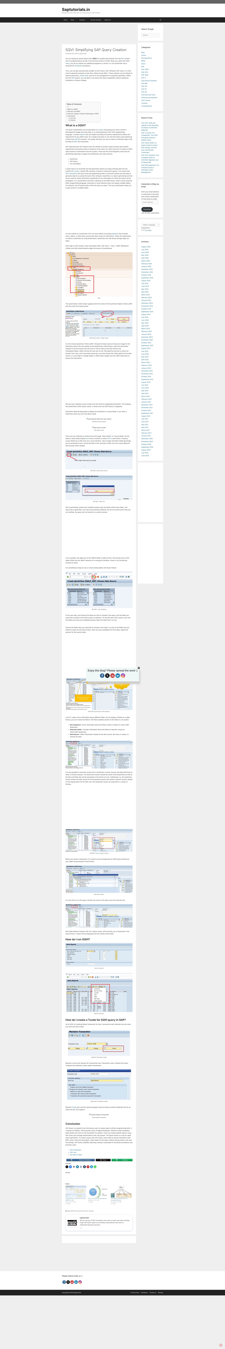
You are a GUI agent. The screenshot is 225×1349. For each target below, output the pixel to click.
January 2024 (146, 334)
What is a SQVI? (73, 109)
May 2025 (144, 289)
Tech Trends (145, 100)
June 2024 (145, 320)
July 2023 (144, 351)
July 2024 (144, 317)
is (111, 63)
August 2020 (145, 450)
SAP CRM (144, 75)
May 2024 (144, 323)
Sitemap (160, 1292)
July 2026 (144, 249)
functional (78, 66)
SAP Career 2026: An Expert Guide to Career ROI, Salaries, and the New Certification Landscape (149, 147)
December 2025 (147, 269)
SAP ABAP (145, 69)
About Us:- (108, 20)
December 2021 (146, 405)
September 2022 (147, 379)
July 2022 (144, 385)
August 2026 (145, 247)
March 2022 (145, 396)
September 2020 (147, 447)
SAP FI (143, 78)
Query (67, 63)
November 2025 (147, 272)
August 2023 (145, 348)
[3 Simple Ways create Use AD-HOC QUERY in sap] (75, 1191)
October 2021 (146, 410)
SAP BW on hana (76, 1155)
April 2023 (145, 359)
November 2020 (147, 441)
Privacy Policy (135, 1292)
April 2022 (145, 393)
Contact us (153, 1292)
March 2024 (145, 328)
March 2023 (145, 362)
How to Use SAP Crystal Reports (97, 1198)
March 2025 (145, 295)
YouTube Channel (95, 20)
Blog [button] (72, 20)
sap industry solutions (149, 81)
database (115, 234)
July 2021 (144, 419)
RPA (142, 66)
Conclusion (71, 116)
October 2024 (146, 309)
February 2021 (146, 433)
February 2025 (146, 297)
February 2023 (146, 365)
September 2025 (147, 278)
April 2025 (145, 292)
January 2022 (146, 402)
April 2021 (144, 427)
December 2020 (147, 438)
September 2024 (147, 312)
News (143, 64)
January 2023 (146, 368)
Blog (68, 1211)
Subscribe (147, 209)
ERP (73, 78)
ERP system (75, 171)
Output (97, 853)
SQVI (75, 141)
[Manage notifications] (220, 1345)
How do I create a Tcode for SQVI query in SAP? (83, 114)
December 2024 (147, 303)
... (81, 1227)
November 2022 (147, 374)
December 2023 (147, 337)
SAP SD (73, 1211)
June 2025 (145, 286)
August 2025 (145, 280)
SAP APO (144, 72)
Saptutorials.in (76, 9)
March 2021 (145, 430)
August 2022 (145, 382)
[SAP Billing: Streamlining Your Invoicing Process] (121, 1191)
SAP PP (144, 89)
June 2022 (145, 388)
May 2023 (144, 357)
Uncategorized (146, 106)
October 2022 (146, 376)
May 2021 (144, 424)
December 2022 (147, 371)
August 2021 (145, 416)
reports (82, 134)
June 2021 (145, 422)
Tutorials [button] (82, 20)
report (101, 130)
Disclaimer (144, 1292)
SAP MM (144, 83)
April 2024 (145, 326)
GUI (88, 438)
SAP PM (144, 86)
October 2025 (146, 275)
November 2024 (147, 306)
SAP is (109, 438)
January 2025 (146, 300)
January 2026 (146, 266)
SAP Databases (75, 1150)
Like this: (73, 118)
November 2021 (147, 407)
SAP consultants (71, 173)
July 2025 (144, 283)
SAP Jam (73, 1152)
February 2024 (146, 331)
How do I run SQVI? (74, 111)
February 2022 (146, 399)
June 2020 (145, 456)
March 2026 (145, 261)
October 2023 (146, 343)
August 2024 (145, 314)
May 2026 (144, 255)
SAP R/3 (78, 139)
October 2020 (146, 444)
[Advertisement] (99, 34)
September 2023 (147, 345)
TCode (74, 1107)
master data (84, 75)
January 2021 (146, 436)
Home (65, 20)
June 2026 (145, 252)
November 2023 (147, 340)
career (143, 55)
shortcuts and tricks (82, 1211)
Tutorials (90, 1211)
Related (73, 120)
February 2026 (146, 264)
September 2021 (147, 413)
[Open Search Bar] (160, 20)
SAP (122, 58)
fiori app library (146, 58)
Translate (148, 230)
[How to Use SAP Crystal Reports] (98, 1191)
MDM (143, 61)
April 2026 (145, 258)
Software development (149, 97)
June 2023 (145, 354)
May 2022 (144, 391)
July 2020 (144, 453)
